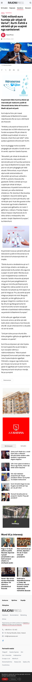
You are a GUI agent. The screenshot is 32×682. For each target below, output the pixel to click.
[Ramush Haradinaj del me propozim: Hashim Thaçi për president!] (5, 497)
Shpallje (23, 600)
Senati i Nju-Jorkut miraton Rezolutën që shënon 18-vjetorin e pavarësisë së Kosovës (7, 584)
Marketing (23, 615)
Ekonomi (28, 8)
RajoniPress (10, 35)
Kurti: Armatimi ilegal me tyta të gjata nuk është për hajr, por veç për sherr (20, 486)
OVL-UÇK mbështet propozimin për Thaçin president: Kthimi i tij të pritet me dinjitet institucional (20, 477)
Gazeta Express (14, 652)
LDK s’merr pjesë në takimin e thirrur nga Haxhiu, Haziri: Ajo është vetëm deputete (20, 466)
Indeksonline (17, 655)
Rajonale (12, 8)
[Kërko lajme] (30, 2)
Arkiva (4, 619)
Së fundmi (4, 8)
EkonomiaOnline (7, 662)
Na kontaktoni (14, 615)
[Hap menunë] (2, 3)
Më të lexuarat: (9, 446)
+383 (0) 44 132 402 (11, 630)
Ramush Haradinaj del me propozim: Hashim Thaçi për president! (20, 496)
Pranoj (4, 679)
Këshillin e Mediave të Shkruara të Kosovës (15, 624)
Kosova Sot (17, 662)
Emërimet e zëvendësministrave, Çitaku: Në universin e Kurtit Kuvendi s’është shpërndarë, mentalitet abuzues (23, 585)
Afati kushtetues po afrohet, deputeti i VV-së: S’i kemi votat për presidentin (24, 553)
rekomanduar (7, 380)
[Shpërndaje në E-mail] (14, 70)
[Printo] (18, 70)
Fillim (2, 13)
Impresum (5, 615)
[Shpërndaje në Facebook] (2, 70)
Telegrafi (4, 652)
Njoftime (14, 600)
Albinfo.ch (15, 658)
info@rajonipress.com (11, 636)
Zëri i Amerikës (6, 655)
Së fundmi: (23, 446)
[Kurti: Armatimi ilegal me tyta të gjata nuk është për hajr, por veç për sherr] (5, 487)
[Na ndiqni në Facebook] (3, 640)
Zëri (22, 652)
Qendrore (20, 8)
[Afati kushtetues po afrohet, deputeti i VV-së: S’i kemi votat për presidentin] (24, 542)
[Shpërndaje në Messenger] (10, 70)
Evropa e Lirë (6, 658)
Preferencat (13, 679)
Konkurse (5, 600)
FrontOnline (5, 665)
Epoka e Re (26, 662)
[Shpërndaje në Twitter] (6, 70)
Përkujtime (5, 605)
